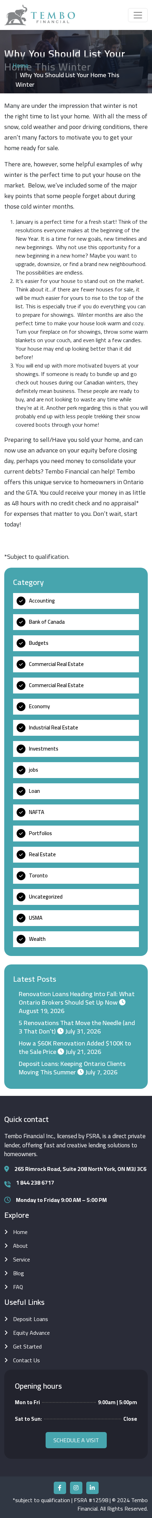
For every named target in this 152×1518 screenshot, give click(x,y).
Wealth (37, 939)
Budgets (38, 643)
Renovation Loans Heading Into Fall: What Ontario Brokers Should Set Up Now (77, 998)
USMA (35, 918)
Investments (43, 748)
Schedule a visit (76, 1440)
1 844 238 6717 (35, 1182)
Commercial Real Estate (56, 664)
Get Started (27, 1346)
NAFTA (36, 812)
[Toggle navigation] (138, 15)
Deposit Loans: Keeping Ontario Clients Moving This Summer (72, 1068)
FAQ (18, 1287)
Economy (39, 706)
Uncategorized (46, 896)
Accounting (42, 601)
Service (21, 1259)
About (20, 1245)
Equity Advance (31, 1332)
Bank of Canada (47, 622)
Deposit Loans (30, 1319)
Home (20, 65)
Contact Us (26, 1360)
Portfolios (40, 833)
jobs (33, 770)
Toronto (38, 875)
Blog (18, 1273)
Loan (34, 791)
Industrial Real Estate (53, 727)
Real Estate (42, 854)
